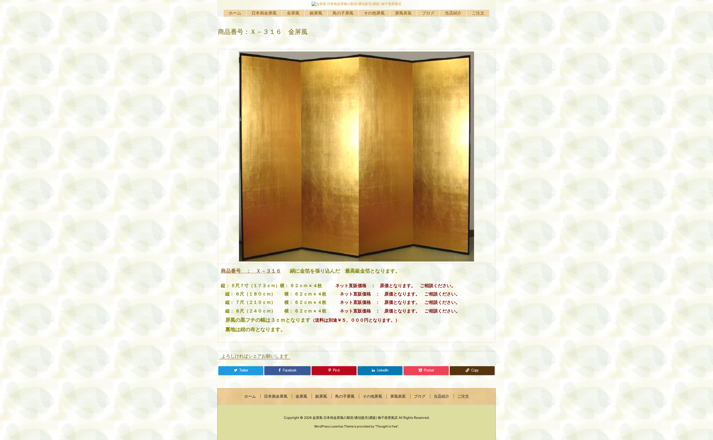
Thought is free (386, 426)
